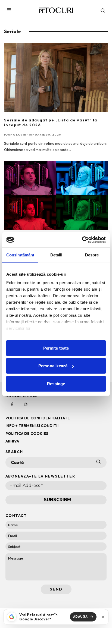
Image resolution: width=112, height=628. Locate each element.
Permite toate (56, 348)
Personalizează (52, 365)
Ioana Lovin (15, 134)
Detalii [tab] (56, 254)
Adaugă (80, 616)
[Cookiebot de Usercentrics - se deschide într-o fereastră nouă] (82, 239)
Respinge (56, 383)
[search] (98, 462)
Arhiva (12, 441)
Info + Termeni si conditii (31, 425)
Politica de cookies (26, 433)
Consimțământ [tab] (20, 254)
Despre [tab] (92, 254)
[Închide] (103, 617)
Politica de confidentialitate (37, 418)
